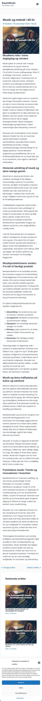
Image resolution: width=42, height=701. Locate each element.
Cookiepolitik (20, 698)
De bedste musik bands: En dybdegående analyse (17, 610)
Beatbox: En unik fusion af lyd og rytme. (19, 645)
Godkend (21, 682)
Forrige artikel (8, 567)
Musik (33, 24)
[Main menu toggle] (37, 4)
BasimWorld (8, 3)
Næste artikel (34, 567)
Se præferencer (21, 693)
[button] (39, 663)
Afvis (21, 688)
